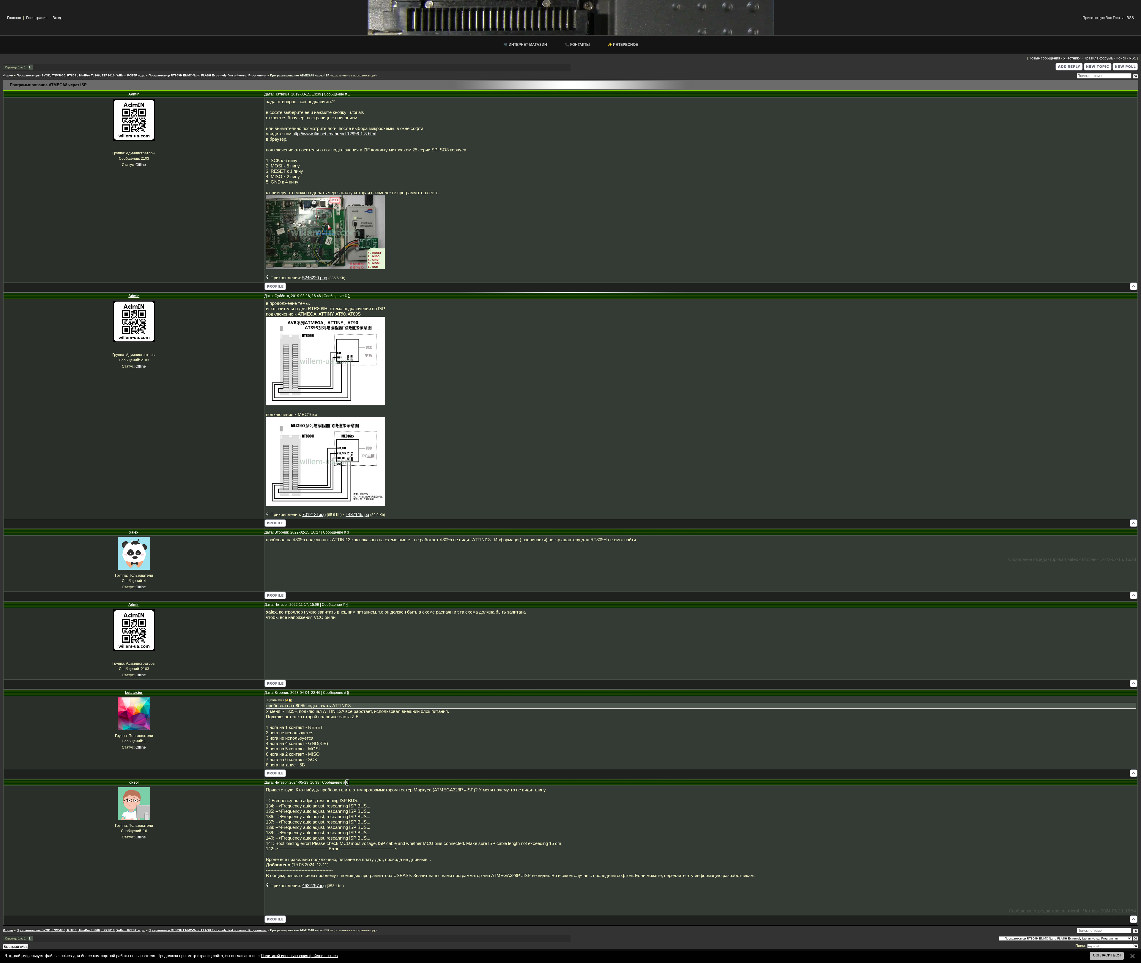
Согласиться (1107, 955)
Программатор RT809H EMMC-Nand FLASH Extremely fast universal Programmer (208, 75)
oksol (133, 782)
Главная (14, 18)
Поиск (1121, 58)
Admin (133, 94)
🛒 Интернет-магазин (525, 45)
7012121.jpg (314, 514)
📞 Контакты (577, 45)
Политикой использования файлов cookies (299, 955)
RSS (1130, 18)
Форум (8, 75)
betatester (134, 693)
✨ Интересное (623, 45)
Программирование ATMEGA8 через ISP (300, 75)
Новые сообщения (1044, 58)
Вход (57, 18)
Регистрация (37, 18)
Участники (1072, 58)
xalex (133, 532)
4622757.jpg (314, 885)
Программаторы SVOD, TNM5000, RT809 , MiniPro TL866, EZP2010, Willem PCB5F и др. (81, 75)
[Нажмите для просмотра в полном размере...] (325, 267)
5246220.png (314, 277)
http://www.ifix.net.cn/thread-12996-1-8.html (334, 133)
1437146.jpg (357, 514)
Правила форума (1098, 58)
